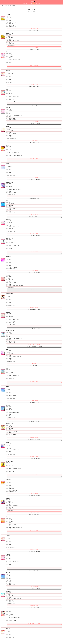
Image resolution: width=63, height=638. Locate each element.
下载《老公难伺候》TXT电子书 (34, 532)
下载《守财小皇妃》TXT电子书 (34, 495)
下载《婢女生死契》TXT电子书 (34, 235)
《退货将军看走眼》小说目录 (34, 474)
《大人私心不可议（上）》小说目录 (34, 623)
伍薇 (10, 313)
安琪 (10, 555)
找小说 (38, 3)
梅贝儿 (10, 443)
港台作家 (27, 3)
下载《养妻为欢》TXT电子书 (34, 216)
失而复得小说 (14, 5)
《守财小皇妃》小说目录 (34, 493)
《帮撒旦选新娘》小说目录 (34, 512)
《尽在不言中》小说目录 (34, 549)
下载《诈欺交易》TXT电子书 (34, 570)
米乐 (10, 499)
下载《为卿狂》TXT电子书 (34, 402)
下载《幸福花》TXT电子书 (34, 142)
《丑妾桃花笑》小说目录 (34, 270)
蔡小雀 (10, 183)
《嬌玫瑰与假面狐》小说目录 (34, 307)
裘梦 (10, 16)
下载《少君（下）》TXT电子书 (34, 123)
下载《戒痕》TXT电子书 (34, 365)
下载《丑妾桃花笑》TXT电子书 (34, 272)
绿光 (10, 369)
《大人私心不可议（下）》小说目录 (34, 344)
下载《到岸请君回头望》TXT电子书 (34, 198)
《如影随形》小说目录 (34, 289)
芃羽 (10, 90)
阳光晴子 (10, 258)
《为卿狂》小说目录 (34, 400)
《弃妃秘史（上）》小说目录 (34, 47)
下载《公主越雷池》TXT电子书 (34, 607)
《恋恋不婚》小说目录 (34, 84)
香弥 (10, 239)
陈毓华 (10, 406)
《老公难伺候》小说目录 (34, 530)
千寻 (10, 34)
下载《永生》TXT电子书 (34, 105)
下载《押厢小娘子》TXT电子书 (34, 588)
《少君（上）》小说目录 (34, 177)
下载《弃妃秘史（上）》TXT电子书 (34, 49)
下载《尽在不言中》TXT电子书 (34, 551)
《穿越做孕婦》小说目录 (34, 381)
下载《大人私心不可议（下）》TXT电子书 (34, 346)
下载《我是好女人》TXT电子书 (34, 458)
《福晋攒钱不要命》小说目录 (34, 251)
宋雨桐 (10, 332)
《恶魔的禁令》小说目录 (34, 158)
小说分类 (9, 5)
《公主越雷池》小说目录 (34, 605)
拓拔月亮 (10, 574)
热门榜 (34, 3)
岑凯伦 (10, 127)
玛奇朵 (10, 592)
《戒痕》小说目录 (34, 363)
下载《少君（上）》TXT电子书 (34, 179)
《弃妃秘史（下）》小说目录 (34, 65)
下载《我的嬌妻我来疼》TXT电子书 (34, 439)
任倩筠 (10, 146)
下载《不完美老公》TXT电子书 (34, 328)
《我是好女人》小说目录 (34, 456)
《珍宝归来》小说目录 (34, 28)
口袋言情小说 (4, 5)
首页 (24, 3)
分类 (31, 3)
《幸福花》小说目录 (34, 140)
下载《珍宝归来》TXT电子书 (34, 30)
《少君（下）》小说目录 (34, 121)
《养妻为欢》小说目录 (34, 214)
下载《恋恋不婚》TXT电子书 (34, 86)
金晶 (10, 202)
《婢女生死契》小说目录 (34, 233)
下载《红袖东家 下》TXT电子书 (34, 421)
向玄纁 (10, 276)
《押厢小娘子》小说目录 (34, 586)
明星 (10, 220)
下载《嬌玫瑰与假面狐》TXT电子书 (34, 309)
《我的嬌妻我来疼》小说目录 (34, 437)
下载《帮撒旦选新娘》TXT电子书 (34, 514)
